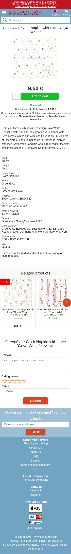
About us (35, 452)
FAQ (35, 456)
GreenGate (8, 183)
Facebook (35, 490)
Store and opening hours (35, 464)
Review (6, 355)
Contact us (35, 447)
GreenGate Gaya (12, 191)
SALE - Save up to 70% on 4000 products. (35, 6)
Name (5, 386)
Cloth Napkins (10, 176)
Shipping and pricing (35, 443)
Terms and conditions (35, 479)
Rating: (10, 376)
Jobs (35, 469)
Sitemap (35, 460)
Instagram (35, 494)
